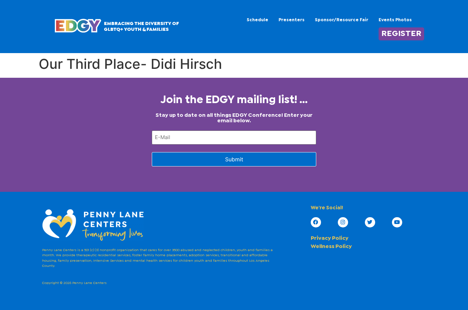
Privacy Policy (329, 238)
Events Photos (395, 20)
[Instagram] (343, 222)
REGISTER (401, 33)
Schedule (257, 20)
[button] (398, 20)
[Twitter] (370, 222)
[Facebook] (316, 222)
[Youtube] (397, 222)
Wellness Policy (331, 246)
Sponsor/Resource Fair (341, 20)
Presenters (292, 20)
